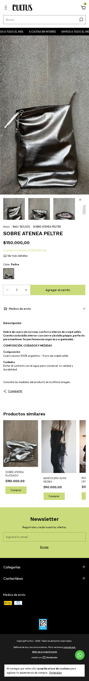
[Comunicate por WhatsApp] (80, 655)
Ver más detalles (17, 255)
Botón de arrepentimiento (44, 651)
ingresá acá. (69, 647)
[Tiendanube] (44, 658)
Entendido (55, 672)
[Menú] (6, 8)
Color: (11, 264)
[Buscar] (81, 19)
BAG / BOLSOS (21, 226)
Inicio (6, 226)
